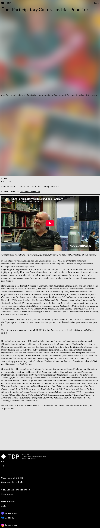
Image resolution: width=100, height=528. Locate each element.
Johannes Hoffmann (30, 192)
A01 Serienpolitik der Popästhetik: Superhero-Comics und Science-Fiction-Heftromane (49, 95)
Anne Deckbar (8, 186)
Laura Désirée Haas (29, 186)
